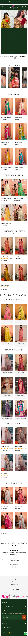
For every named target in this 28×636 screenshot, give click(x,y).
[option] (14, 77)
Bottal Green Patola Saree (6, 117)
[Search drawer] (22, 7)
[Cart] (25, 7)
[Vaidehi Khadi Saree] (21, 435)
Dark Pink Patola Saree (5, 142)
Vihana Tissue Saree (4, 531)
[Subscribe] (24, 617)
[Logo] (14, 7)
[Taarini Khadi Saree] (7, 462)
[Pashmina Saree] (7, 410)
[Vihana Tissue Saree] (7, 520)
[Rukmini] (21, 462)
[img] (14, 545)
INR (11, 632)
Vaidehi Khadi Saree (18, 446)
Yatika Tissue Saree (4, 506)
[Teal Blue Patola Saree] (21, 156)
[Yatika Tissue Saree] (7, 495)
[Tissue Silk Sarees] (21, 365)
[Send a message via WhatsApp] (25, 633)
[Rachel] (21, 314)
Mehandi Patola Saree (19, 142)
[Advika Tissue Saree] (21, 495)
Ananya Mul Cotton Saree (6, 223)
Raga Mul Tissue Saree (5, 256)
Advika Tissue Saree (18, 506)
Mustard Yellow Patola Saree (6, 167)
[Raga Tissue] (21, 272)
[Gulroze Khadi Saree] (7, 435)
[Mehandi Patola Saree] (21, 131)
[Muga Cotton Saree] (21, 336)
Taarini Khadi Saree (4, 473)
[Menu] (2, 7)
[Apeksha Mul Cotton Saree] (7, 187)
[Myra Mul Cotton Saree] (20, 187)
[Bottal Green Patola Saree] (7, 106)
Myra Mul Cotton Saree (18, 198)
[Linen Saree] (7, 387)
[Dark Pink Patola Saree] (7, 131)
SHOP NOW (14, 50)
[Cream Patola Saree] (21, 106)
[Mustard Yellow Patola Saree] (7, 156)
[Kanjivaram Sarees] (21, 388)
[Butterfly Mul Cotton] (20, 212)
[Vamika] (21, 520)
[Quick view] (2, 279)
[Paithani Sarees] (21, 410)
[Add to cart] (2, 113)
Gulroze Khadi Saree (5, 446)
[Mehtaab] (7, 335)
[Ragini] (7, 314)
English (3, 632)
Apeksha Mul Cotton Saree (6, 198)
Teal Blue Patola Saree (19, 167)
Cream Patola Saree (18, 117)
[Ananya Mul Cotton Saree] (7, 212)
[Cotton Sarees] (7, 364)
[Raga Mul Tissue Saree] (7, 246)
